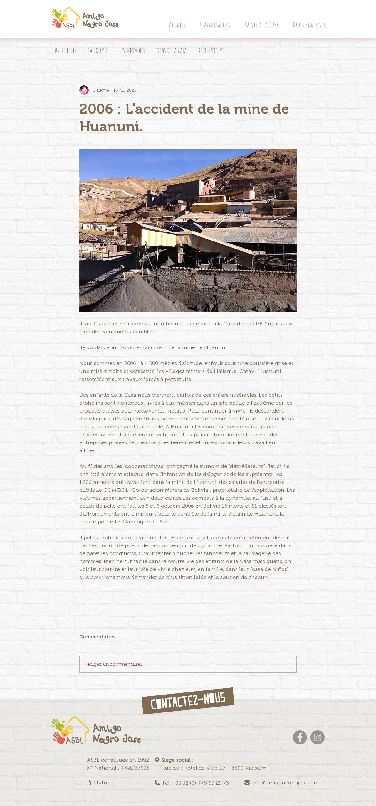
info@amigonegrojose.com (285, 782)
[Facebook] (300, 737)
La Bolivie (98, 50)
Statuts (103, 782)
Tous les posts (63, 50)
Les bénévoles (132, 50)
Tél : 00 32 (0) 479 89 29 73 (195, 783)
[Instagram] (317, 737)
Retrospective (211, 50)
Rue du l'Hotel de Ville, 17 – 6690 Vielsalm (214, 768)
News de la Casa (172, 50)
